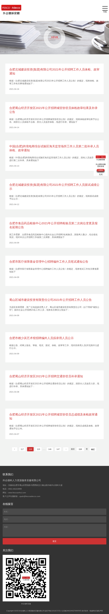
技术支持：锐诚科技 (89, 611)
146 (49, 449)
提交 (54, 541)
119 (38, 449)
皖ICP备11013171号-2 (53, 611)
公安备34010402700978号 (71, 611)
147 (58, 449)
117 (22, 449)
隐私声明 (99, 611)
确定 (93, 449)
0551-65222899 (15, 489)
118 (30, 449)
